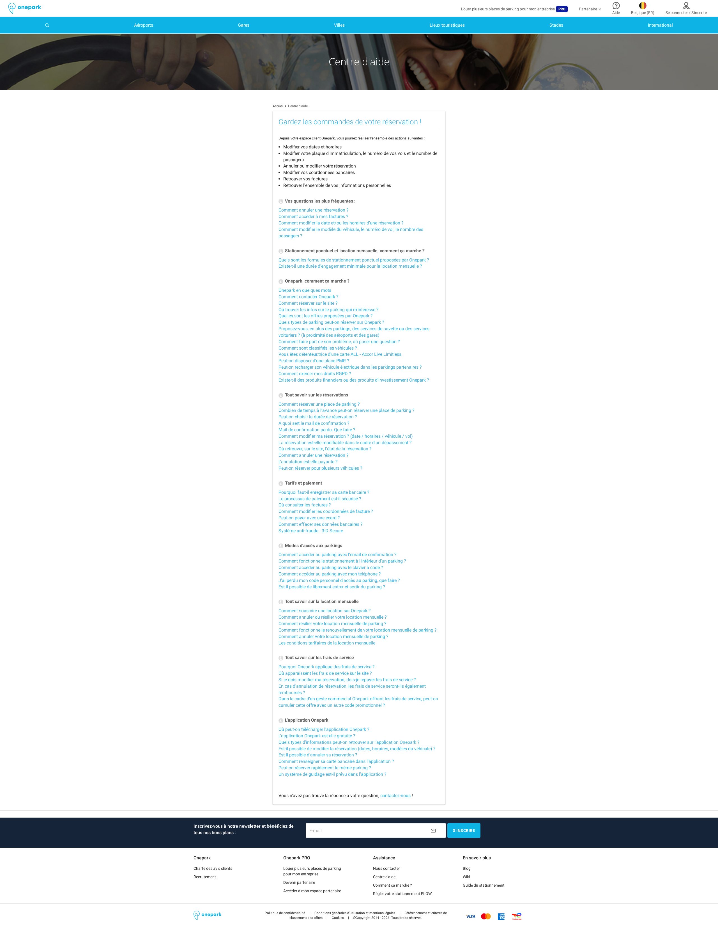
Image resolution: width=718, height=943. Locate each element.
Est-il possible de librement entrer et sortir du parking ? (332, 586)
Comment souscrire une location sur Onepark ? (325, 610)
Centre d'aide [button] (384, 877)
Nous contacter (386, 868)
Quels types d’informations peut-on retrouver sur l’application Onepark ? (349, 742)
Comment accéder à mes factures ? (313, 216)
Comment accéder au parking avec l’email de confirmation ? (338, 554)
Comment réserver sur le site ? (308, 303)
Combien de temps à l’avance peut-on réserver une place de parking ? (347, 410)
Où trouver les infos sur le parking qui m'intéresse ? (329, 309)
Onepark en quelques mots (305, 290)
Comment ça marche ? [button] (392, 885)
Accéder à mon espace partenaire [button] (312, 891)
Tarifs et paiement (303, 483)
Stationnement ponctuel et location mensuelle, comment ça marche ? (354, 250)
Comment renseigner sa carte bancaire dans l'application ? (336, 761)
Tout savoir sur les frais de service (319, 657)
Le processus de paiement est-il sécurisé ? (320, 498)
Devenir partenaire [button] (299, 882)
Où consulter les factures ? (305, 505)
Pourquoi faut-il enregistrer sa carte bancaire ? (324, 492)
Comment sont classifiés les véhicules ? (318, 348)
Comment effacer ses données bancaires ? (321, 524)
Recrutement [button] (205, 877)
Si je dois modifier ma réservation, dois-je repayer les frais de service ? (347, 679)
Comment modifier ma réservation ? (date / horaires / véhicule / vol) (346, 436)
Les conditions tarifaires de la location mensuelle (327, 643)
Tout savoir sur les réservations (316, 395)
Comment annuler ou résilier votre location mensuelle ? (333, 617)
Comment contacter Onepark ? (309, 296)
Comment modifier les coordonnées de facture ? (326, 511)
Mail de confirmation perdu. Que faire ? (317, 429)
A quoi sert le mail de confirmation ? (314, 423)
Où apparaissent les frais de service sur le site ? (325, 673)
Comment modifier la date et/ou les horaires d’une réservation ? (341, 223)
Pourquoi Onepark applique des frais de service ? (327, 666)
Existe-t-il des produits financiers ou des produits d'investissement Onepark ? (354, 380)
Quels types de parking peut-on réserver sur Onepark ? (331, 322)
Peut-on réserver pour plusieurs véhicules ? (320, 468)
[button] (285, 913)
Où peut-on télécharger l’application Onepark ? (324, 729)
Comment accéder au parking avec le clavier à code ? (331, 567)
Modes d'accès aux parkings (313, 545)
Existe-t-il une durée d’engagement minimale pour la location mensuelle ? (350, 266)
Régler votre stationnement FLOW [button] (402, 893)
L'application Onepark (306, 720)
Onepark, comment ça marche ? (316, 281)
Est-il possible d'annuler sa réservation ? (318, 755)
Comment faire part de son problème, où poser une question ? (339, 341)
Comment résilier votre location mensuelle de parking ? (332, 623)
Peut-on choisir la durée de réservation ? (318, 416)
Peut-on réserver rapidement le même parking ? (325, 767)
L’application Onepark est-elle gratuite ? (317, 735)
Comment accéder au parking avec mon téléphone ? (330, 574)
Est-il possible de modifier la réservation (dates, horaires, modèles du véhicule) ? (357, 748)
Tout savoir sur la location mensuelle (321, 601)
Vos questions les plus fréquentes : (320, 201)
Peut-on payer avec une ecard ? (309, 517)
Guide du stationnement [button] (484, 885)
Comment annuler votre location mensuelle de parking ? (333, 636)
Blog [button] (467, 868)
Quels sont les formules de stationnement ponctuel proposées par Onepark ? (354, 260)
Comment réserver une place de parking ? (319, 404)
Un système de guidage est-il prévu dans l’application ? (332, 774)
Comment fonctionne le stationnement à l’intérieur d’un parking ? (342, 561)
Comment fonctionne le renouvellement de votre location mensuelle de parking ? (358, 630)
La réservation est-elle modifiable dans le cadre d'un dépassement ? (345, 442)
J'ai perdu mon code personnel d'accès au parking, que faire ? (339, 580)
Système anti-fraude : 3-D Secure (311, 530)
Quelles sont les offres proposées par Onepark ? (326, 315)
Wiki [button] (466, 877)
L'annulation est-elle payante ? (308, 461)
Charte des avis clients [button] (213, 868)
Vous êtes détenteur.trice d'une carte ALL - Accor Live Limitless (340, 354)
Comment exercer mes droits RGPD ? (315, 373)
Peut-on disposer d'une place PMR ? (314, 360)
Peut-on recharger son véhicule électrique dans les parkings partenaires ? (350, 367)
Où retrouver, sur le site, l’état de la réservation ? (325, 448)
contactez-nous (395, 795)
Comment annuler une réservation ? (314, 210)
